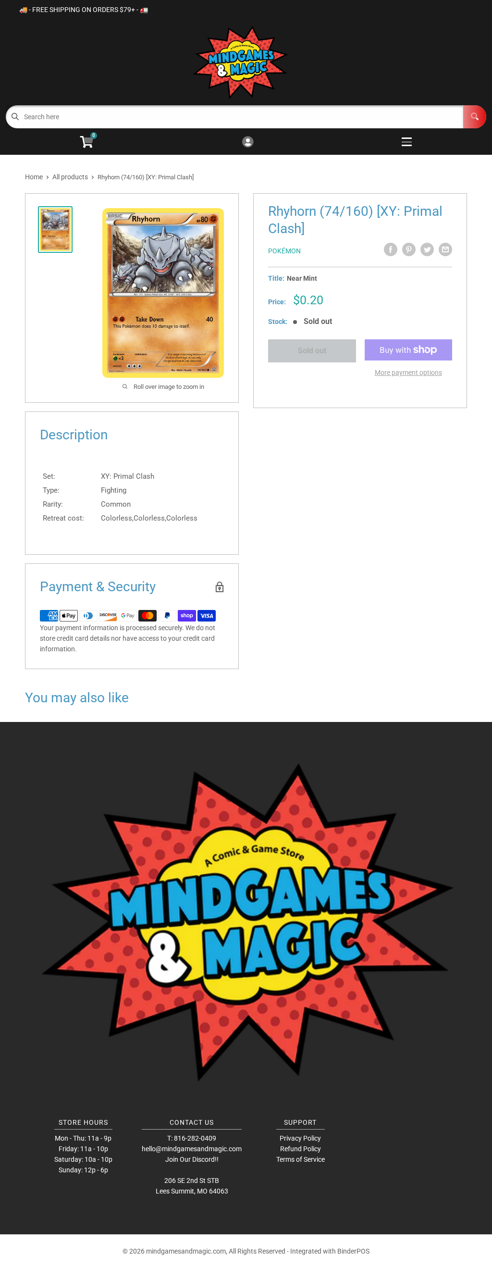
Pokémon (284, 251)
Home (34, 177)
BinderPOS (353, 1251)
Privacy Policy (300, 1138)
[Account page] (247, 142)
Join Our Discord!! (192, 1159)
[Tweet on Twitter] (427, 249)
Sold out (312, 350)
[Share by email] (445, 249)
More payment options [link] (408, 372)
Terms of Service (300, 1159)
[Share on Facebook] (390, 249)
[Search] (474, 116)
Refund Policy (300, 1149)
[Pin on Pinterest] (409, 249)
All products (70, 177)
